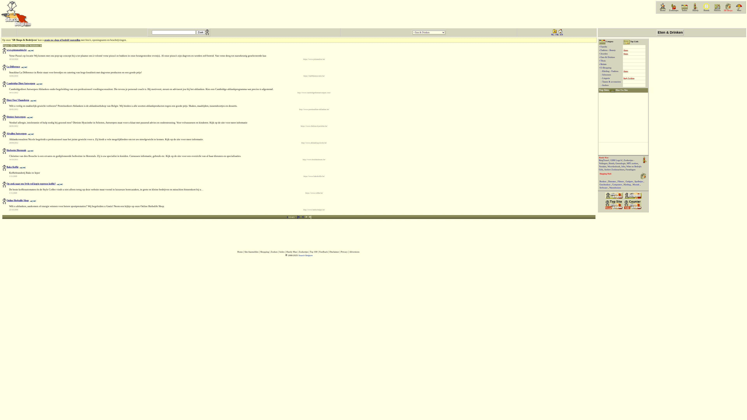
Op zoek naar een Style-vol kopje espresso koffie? (31, 183)
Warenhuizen (615, 188)
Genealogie (620, 163)
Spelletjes (639, 181)
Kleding (627, 185)
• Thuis (602, 61)
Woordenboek (614, 166)
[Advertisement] (700, 21)
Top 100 (313, 252)
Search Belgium (305, 255)
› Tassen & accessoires (610, 82)
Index (684, 10)
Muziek (636, 185)
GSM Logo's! (616, 160)
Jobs (623, 166)
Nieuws (717, 10)
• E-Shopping (605, 68)
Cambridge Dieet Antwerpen (21, 83)
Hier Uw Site (622, 90)
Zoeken (274, 252)
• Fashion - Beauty (607, 50)
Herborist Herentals (16, 150)
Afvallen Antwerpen (17, 133)
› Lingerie (604, 78)
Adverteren (354, 252)
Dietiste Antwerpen (16, 117)
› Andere (604, 85)
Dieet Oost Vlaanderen (18, 100)
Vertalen (602, 166)
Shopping (264, 252)
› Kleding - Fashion (608, 71)
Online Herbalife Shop (18, 200)
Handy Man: (604, 158)
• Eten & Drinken (607, 57)
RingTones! (604, 160)
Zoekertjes (673, 10)
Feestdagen (631, 170)
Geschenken (605, 185)
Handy (696, 10)
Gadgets (629, 181)
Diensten (612, 181)
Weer (739, 10)
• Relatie (603, 64)
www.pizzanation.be (17, 50)
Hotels (706, 10)
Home (662, 10)
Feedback (323, 252)
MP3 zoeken (632, 163)
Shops (625, 50)
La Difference (13, 66)
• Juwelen (603, 54)
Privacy (344, 252)
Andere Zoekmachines (614, 170)
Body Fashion (628, 78)
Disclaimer (334, 252)
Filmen (621, 181)
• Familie (603, 47)
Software (604, 188)
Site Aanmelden (252, 252)
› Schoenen (605, 75)
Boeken (603, 181)
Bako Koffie (12, 167)
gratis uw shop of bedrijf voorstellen (62, 40)
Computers (617, 185)
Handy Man (291, 252)
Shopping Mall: (606, 174)
